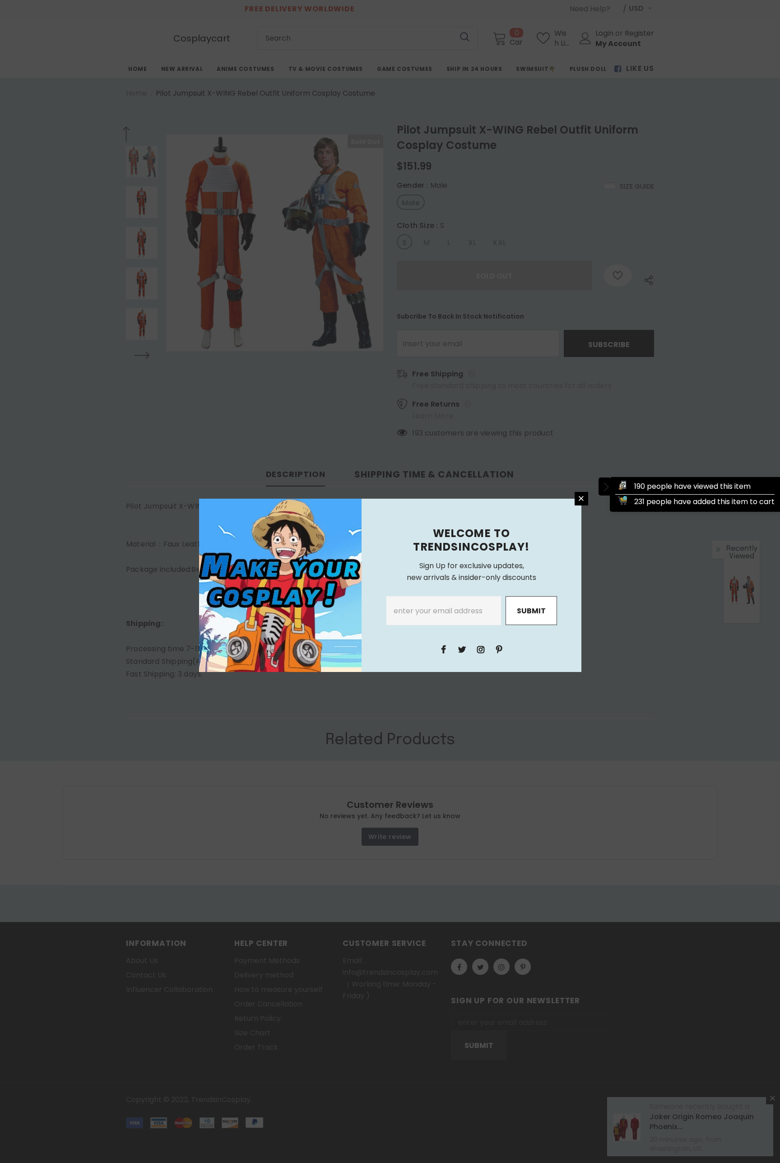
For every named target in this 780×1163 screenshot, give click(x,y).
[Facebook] (443, 649)
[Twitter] (462, 649)
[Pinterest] (499, 649)
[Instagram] (481, 649)
